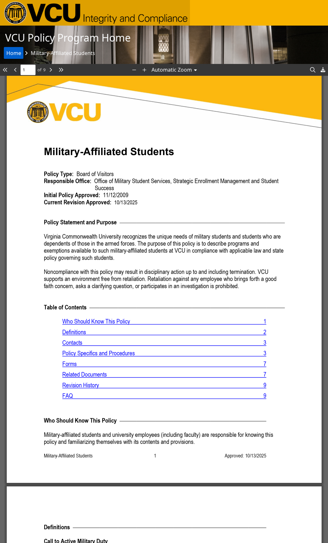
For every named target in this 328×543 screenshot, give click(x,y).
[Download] (323, 70)
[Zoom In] (144, 70)
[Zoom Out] (134, 70)
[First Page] (5, 70)
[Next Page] (50, 70)
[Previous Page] (15, 70)
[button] (95, 13)
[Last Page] (61, 70)
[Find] (313, 70)
